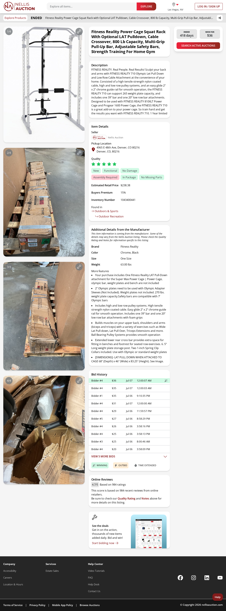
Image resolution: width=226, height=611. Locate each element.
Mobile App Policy (62, 605)
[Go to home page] (19, 6)
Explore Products (15, 18)
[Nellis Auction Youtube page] (220, 577)
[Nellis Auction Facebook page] (180, 577)
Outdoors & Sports (106, 211)
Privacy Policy (37, 605)
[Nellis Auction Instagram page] (193, 577)
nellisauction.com (212, 604)
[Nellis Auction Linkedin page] (206, 577)
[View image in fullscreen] (79, 31)
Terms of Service (13, 605)
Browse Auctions (90, 605)
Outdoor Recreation (111, 216)
